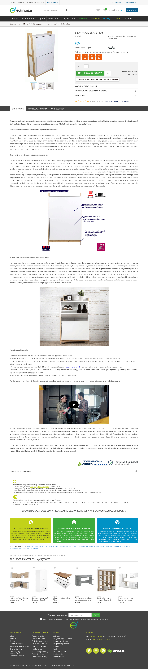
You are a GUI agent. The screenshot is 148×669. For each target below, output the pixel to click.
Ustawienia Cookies (39, 644)
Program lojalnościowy (62, 639)
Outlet (117, 18)
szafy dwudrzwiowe (86, 546)
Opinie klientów (38, 654)
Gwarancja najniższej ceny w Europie (91, 91)
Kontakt (21, 2)
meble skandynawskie (73, 367)
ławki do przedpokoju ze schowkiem (119, 546)
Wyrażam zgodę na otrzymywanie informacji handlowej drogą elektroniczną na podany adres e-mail (75, 619)
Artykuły (56, 636)
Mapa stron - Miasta (61, 652)
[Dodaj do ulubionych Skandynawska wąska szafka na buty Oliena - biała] (108, 73)
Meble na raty (37, 649)
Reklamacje (58, 654)
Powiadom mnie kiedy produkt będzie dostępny (98, 79)
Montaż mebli (80, 95)
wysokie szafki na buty (50, 546)
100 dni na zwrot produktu (86, 86)
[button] (66, 10)
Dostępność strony (39, 657)
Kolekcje (107, 18)
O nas (13, 2)
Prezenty (128, 18)
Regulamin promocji (61, 644)
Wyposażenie (69, 18)
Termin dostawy (38, 639)
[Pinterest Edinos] (103, 651)
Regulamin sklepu (60, 641)
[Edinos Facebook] (89, 651)
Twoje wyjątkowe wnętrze (39, 487)
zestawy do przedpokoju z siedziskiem (24, 548)
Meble (15, 18)
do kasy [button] (130, 10)
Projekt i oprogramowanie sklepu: (59, 665)
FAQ (55, 649)
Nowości (83, 18)
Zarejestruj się (131, 2)
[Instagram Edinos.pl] (96, 651)
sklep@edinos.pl (52, 2)
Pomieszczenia (28, 18)
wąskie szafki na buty (34, 546)
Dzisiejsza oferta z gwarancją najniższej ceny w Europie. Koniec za (101, 52)
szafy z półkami (99, 546)
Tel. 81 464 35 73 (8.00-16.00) (35, 2)
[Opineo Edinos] (116, 651)
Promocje (95, 18)
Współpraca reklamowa (19, 646)
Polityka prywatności (40, 641)
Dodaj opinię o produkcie (21, 471)
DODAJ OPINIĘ (124, 101)
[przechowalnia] (99, 10)
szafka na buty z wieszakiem (68, 546)
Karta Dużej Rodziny (40, 652)
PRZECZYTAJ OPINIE (112, 101)
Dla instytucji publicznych (15, 652)
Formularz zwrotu (17, 656)
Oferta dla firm (16, 649)
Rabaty (56, 646)
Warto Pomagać (16, 644)
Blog (12, 636)
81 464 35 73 (96, 636)
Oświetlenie (53, 18)
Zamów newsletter (58, 615)
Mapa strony (58, 657)
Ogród (42, 18)
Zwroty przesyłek (39, 646)
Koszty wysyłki (38, 636)
